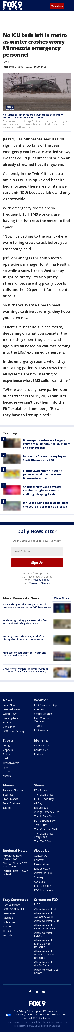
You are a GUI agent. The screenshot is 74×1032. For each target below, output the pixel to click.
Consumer (9, 726)
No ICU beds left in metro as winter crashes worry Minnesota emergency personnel (33, 116)
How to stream (11, 904)
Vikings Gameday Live (46, 812)
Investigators (10, 718)
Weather (41, 700)
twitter (37, 992)
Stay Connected (15, 899)
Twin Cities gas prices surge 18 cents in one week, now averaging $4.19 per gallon (27, 606)
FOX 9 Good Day (44, 799)
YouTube (8, 935)
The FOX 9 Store (43, 841)
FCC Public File (42, 886)
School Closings (43, 713)
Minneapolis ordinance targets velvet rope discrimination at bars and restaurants (46, 443)
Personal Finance (13, 790)
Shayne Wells (41, 745)
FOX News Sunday (13, 731)
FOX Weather (42, 730)
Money (8, 785)
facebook (30, 992)
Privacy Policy (41, 580)
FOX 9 (6, 61)
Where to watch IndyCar (43, 934)
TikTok (7, 930)
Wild (5, 758)
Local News (10, 705)
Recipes (38, 754)
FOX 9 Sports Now (45, 820)
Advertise (39, 881)
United (6, 771)
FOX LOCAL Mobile (14, 909)
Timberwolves (11, 763)
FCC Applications (44, 890)
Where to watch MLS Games (46, 971)
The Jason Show (43, 794)
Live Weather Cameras (41, 719)
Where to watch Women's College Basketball (44, 954)
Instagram (9, 922)
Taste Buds (40, 825)
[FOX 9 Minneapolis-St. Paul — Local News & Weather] (13, 5)
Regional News (15, 850)
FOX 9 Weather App (45, 705)
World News (10, 713)
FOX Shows (40, 790)
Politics (7, 722)
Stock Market (10, 799)
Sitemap (39, 877)
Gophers (8, 750)
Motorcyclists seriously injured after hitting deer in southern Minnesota (23, 638)
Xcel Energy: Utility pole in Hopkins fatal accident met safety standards (25, 622)
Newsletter (9, 913)
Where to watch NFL (46, 909)
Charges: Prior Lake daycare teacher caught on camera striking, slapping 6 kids (42, 490)
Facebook (8, 917)
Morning (41, 740)
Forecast (39, 709)
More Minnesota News (21, 598)
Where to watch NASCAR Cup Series (45, 927)
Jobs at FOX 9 (42, 868)
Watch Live (57, 6)
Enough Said (41, 807)
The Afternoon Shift (45, 829)
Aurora (7, 776)
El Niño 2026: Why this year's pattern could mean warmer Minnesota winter (42, 474)
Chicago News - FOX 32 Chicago (15, 864)
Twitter (7, 926)
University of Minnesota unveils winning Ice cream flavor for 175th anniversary (25, 670)
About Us (41, 850)
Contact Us (40, 855)
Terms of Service (39, 583)
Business (8, 794)
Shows (39, 785)
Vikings (7, 745)
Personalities (41, 864)
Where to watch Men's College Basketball (43, 944)
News (7, 700)
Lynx (5, 767)
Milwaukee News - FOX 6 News (13, 857)
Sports (8, 740)
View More (61, 598)
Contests (39, 860)
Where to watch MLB (46, 921)
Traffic (38, 725)
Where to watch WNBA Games (43, 963)
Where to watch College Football (43, 915)
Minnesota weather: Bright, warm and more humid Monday (24, 654)
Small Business (11, 803)
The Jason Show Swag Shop (43, 835)
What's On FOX (43, 873)
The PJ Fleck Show (45, 816)
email (44, 992)
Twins (6, 754)
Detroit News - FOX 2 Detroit (15, 872)
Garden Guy (41, 750)
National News (11, 709)
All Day (38, 803)
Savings (7, 807)
